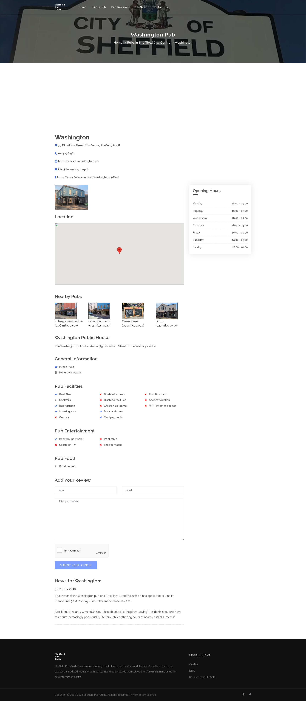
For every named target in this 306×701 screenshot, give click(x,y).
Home (83, 7)
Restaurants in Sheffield (202, 677)
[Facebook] (243, 694)
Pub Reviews (120, 7)
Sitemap (151, 694)
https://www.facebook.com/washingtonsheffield (88, 177)
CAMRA (193, 664)
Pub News (141, 7)
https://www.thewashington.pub (78, 161)
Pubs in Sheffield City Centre (149, 42)
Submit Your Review (76, 565)
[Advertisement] (153, 89)
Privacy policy (138, 694)
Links (192, 670)
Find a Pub (99, 7)
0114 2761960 (66, 153)
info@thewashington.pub (73, 169)
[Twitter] (250, 694)
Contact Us (160, 7)
